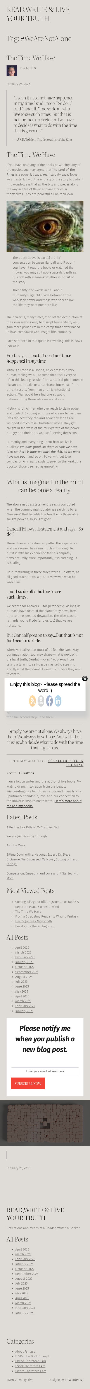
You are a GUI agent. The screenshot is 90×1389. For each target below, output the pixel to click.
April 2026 (22, 948)
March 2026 (23, 952)
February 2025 (25, 1006)
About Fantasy (25, 1351)
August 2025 (23, 977)
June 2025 (22, 986)
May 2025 (21, 991)
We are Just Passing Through (27, 836)
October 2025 (24, 967)
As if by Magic (16, 845)
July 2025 (21, 982)
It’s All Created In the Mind (65, 762)
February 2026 (25, 957)
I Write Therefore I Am (30, 1371)
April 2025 (22, 996)
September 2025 (26, 972)
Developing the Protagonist (35, 926)
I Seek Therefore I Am (30, 1366)
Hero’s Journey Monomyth (33, 921)
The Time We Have (31, 57)
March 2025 (23, 1001)
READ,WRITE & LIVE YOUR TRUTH (38, 13)
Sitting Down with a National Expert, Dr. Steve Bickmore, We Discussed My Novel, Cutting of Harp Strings (42, 859)
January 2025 (24, 1011)
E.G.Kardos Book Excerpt (32, 1356)
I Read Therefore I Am (30, 1361)
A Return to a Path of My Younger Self (33, 827)
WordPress (76, 1380)
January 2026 (24, 962)
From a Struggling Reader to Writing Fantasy (46, 916)
